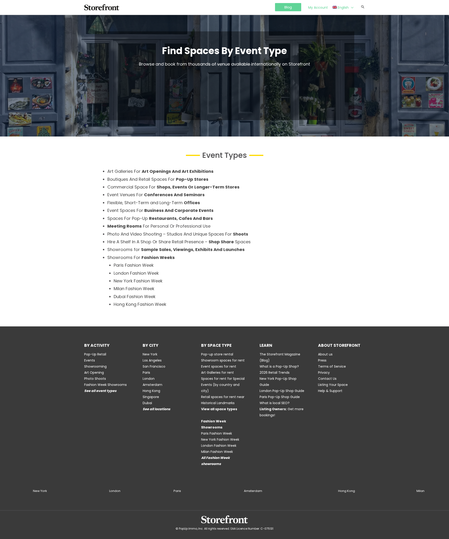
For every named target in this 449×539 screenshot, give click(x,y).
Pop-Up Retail (95, 354)
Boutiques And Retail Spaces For (157, 179)
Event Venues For (156, 195)
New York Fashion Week (138, 281)
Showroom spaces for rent (223, 360)
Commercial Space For (173, 187)
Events (89, 360)
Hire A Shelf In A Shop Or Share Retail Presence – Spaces (179, 242)
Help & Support (330, 390)
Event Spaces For (160, 210)
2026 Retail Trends (275, 372)
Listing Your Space (333, 384)
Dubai (147, 403)
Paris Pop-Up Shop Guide (280, 397)
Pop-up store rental (217, 354)
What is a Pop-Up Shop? (279, 366)
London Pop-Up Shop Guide (282, 390)
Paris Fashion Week (134, 265)
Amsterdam (152, 384)
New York (150, 354)
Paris (146, 372)
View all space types (219, 409)
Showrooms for (176, 249)
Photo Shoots (95, 378)
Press (322, 360)
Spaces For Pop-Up (160, 218)
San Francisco (154, 366)
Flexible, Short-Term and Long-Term (153, 203)
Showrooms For (141, 257)
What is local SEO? (275, 403)
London (149, 378)
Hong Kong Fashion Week (140, 304)
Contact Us (327, 378)
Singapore (151, 397)
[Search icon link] (363, 7)
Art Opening (94, 372)
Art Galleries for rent (217, 372)
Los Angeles (152, 360)
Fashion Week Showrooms (105, 384)
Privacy (324, 372)
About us (325, 354)
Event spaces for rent (218, 366)
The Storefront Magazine (280, 354)
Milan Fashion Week (134, 289)
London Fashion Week (136, 273)
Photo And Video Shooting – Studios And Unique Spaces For (177, 234)
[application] (351, 7)
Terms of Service (332, 366)
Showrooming (95, 366)
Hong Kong (151, 390)
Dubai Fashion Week (135, 296)
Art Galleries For (160, 171)
